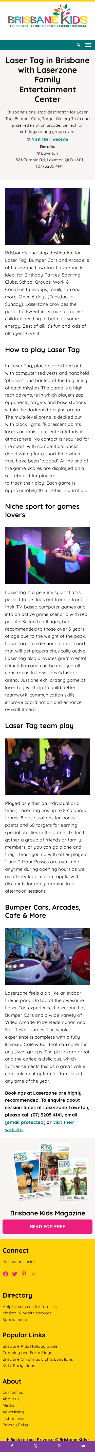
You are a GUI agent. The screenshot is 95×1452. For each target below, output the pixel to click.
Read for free (47, 1227)
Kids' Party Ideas (19, 1365)
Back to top (20, 1439)
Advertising (13, 1411)
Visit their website (50, 139)
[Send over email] (83, 1446)
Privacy (44, 1439)
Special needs (16, 1319)
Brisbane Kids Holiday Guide (30, 1346)
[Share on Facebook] (12, 1446)
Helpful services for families (30, 1306)
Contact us (13, 1392)
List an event (15, 1418)
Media (8, 1405)
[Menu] (88, 45)
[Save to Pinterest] (59, 1446)
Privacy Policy (16, 1425)
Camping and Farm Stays (27, 1352)
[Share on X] (36, 1446)
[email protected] (25, 1122)
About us (11, 1398)
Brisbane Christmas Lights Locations (38, 1359)
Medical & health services (27, 1313)
